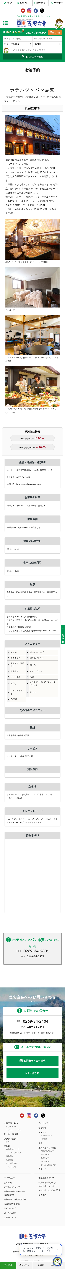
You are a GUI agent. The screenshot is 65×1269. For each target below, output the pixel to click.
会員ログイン (10, 1217)
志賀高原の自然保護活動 (15, 1199)
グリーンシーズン (12, 1126)
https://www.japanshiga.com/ (28, 484)
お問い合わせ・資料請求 (49, 1190)
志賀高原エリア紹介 (47, 1148)
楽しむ (7, 1146)
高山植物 (9, 1156)
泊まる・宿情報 (11, 1134)
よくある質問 (10, 1213)
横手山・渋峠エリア (48, 1165)
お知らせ (8, 1183)
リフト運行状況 (12, 1163)
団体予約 (34, 1073)
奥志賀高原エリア (47, 1151)
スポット (42, 1132)
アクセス (9, 3)
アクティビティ (11, 1139)
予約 (7, 1142)
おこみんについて (12, 1187)
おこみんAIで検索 (34, 56)
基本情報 (8, 1265)
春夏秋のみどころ (12, 1149)
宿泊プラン (24, 1265)
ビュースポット (46, 1135)
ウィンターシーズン (13, 1130)
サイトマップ (10, 1208)
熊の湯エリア (46, 1161)
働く (40, 1143)
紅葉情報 (9, 1160)
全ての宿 (56, 33)
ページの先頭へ (63, 637)
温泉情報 (42, 1128)
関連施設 (44, 1139)
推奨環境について (46, 1178)
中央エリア (45, 1158)
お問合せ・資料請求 (35, 1061)
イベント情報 (11, 1167)
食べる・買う (44, 1123)
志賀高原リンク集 (12, 1204)
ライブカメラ (10, 1178)
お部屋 (41, 1265)
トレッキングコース (13, 1153)
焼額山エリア (46, 1154)
